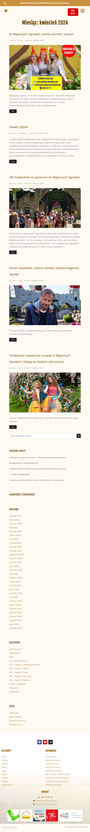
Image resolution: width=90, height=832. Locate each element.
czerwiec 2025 (15, 570)
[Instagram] (50, 742)
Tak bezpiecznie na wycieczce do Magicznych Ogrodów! (44, 177)
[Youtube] (45, 742)
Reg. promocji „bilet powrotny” (58, 774)
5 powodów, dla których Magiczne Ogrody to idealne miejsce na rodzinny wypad (36, 480)
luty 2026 (13, 539)
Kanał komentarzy (17, 720)
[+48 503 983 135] (38, 797)
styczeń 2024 (15, 608)
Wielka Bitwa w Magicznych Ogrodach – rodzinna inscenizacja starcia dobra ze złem (37, 457)
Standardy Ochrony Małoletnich (58, 777)
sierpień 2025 (15, 562)
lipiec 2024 (14, 589)
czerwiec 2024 (15, 593)
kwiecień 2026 (15, 531)
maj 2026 (13, 527)
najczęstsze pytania (53, 760)
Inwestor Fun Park (9, 827)
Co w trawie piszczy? (18, 660)
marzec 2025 (15, 581)
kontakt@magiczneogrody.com (46, 800)
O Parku (5, 760)
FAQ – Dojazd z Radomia (19, 680)
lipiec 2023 (14, 624)
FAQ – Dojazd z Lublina (19, 668)
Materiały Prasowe (53, 767)
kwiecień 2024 (15, 601)
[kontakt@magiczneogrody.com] (34, 801)
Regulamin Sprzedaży (54, 770)
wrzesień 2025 (15, 558)
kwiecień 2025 (15, 577)
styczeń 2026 (15, 543)
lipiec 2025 (14, 566)
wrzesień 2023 (15, 616)
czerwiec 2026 (15, 523)
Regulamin (23, 133)
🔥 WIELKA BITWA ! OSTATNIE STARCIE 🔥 (23, 463)
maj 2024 (13, 597)
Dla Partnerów (7, 784)
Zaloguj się (14, 713)
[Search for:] (42, 436)
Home (4, 756)
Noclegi (5, 781)
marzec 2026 (15, 535)
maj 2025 (13, 574)
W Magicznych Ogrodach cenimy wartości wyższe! (41, 34)
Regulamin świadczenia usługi (57, 781)
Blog (21, 40)
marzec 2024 (15, 605)
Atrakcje (5, 763)
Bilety (4, 767)
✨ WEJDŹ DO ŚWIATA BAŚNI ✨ (20, 474)
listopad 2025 (15, 550)
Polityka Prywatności (54, 784)
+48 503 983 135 (46, 797)
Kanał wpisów (15, 716)
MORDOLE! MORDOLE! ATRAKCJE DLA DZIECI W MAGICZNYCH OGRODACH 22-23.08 (37, 469)
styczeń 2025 (15, 585)
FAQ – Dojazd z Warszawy (20, 676)
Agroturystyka (15, 649)
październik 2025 (16, 554)
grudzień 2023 (15, 612)
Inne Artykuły (51, 756)
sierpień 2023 (15, 620)
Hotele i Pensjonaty (17, 684)
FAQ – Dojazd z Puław (18, 672)
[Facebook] (39, 742)
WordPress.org (15, 724)
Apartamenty (15, 653)
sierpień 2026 (15, 516)
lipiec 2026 (14, 519)
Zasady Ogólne (18, 126)
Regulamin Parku (52, 763)
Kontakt (5, 777)
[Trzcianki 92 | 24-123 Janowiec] (34, 804)
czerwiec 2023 (15, 628)
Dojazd (4, 774)
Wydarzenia (14, 691)
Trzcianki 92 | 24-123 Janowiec (46, 804)
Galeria (4, 770)
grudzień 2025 (15, 546)
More (13, 111)
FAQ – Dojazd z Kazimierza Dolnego (24, 664)
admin (14, 40)
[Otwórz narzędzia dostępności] (5, 3)
